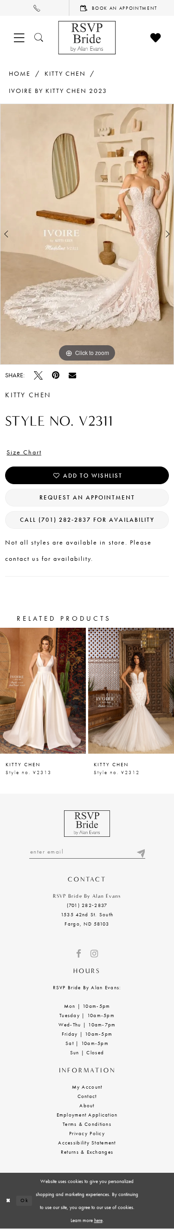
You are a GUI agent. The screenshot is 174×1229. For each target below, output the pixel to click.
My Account (87, 1087)
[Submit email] (140, 851)
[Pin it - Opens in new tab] (55, 375)
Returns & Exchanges (87, 1152)
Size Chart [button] (24, 452)
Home (20, 73)
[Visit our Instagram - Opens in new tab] (94, 953)
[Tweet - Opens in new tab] (38, 375)
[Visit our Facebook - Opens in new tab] (78, 953)
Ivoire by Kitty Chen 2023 (58, 90)
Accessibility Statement (87, 1142)
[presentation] (43, 691)
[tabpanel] (87, 234)
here (98, 1220)
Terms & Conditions (87, 1124)
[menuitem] (35, 8)
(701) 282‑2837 (87, 905)
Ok (24, 1200)
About (86, 1105)
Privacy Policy (87, 1133)
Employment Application (87, 1114)
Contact (87, 1096)
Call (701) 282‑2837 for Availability (87, 520)
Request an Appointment (87, 497)
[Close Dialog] (8, 1200)
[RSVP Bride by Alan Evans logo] (87, 37)
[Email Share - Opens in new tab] (72, 375)
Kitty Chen (65, 73)
